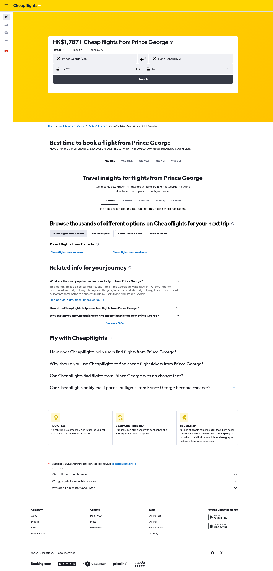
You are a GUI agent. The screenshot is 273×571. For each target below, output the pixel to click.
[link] (212, 553)
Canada (80, 126)
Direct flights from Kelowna (67, 252)
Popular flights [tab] (158, 233)
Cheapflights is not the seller (70, 474)
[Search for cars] (6, 32)
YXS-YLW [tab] (144, 160)
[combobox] (60, 50)
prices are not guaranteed (124, 463)
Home (51, 126)
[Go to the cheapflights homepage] (27, 6)
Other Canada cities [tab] (130, 233)
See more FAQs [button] (115, 323)
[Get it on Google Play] (218, 517)
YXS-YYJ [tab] (160, 160)
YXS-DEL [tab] (176, 160)
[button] (6, 6)
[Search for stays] (6, 25)
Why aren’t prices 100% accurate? (73, 488)
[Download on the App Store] (218, 526)
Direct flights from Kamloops (130, 252)
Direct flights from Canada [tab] (68, 233)
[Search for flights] (6, 17)
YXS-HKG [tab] (109, 160)
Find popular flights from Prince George (75, 300)
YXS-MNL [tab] (127, 160)
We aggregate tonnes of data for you (74, 481)
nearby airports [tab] (101, 233)
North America (66, 126)
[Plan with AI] (6, 40)
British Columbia (97, 126)
